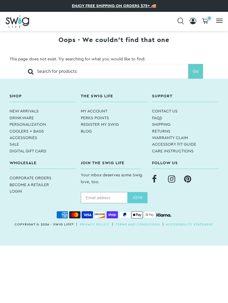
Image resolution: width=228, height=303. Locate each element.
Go (196, 71)
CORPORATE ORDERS (30, 178)
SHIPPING (161, 125)
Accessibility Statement (189, 224)
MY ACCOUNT (94, 111)
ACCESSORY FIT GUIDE (174, 144)
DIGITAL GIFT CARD (28, 151)
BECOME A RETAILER (29, 185)
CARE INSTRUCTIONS (173, 151)
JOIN (137, 198)
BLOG (86, 131)
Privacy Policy (95, 224)
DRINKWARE (22, 118)
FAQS (157, 118)
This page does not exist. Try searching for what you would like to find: (77, 59)
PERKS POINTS (95, 118)
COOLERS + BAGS (27, 131)
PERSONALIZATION (28, 125)
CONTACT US (165, 111)
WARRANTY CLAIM (170, 138)
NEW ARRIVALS (24, 111)
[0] (205, 21)
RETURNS (161, 131)
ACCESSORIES (23, 138)
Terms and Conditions (137, 224)
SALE (14, 144)
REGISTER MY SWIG (100, 125)
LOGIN (16, 191)
